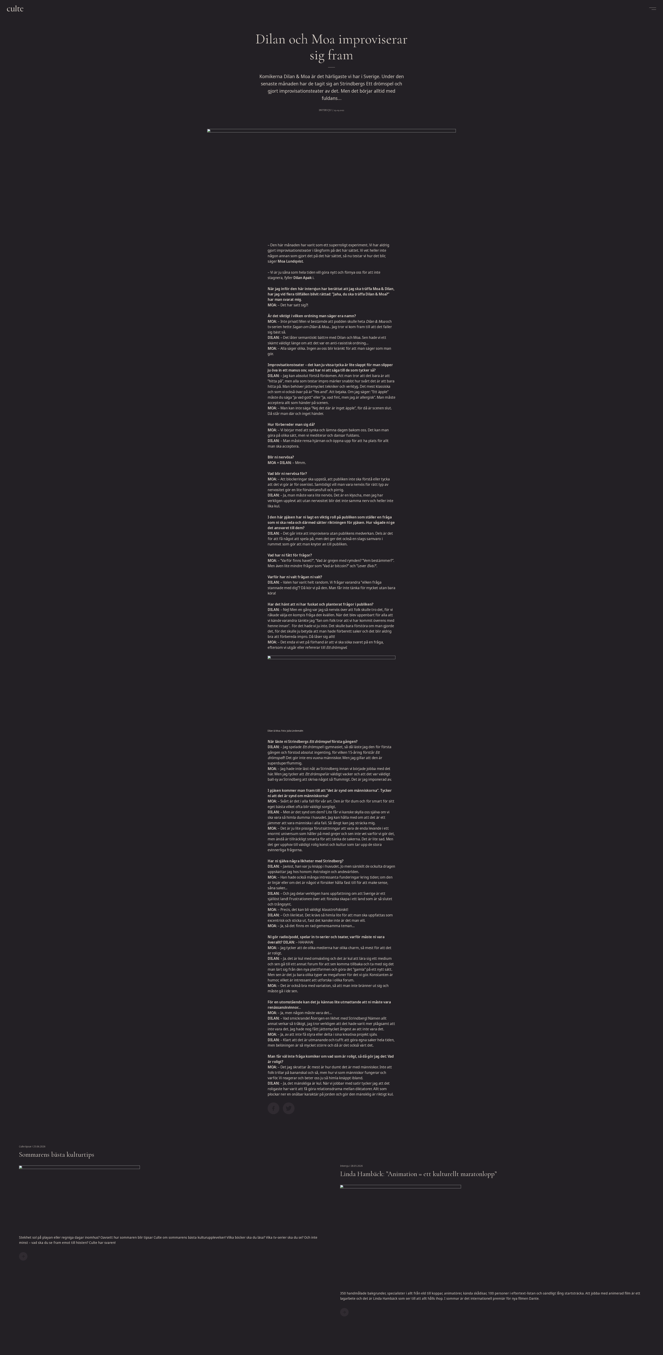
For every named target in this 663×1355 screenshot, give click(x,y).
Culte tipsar (25, 1146)
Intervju (325, 110)
